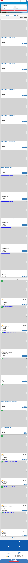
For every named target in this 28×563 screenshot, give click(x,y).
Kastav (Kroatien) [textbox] (5, 5)
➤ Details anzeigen (24, 43)
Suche (14, 10)
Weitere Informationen (24, 559)
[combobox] (14, 5)
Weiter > (15, 537)
